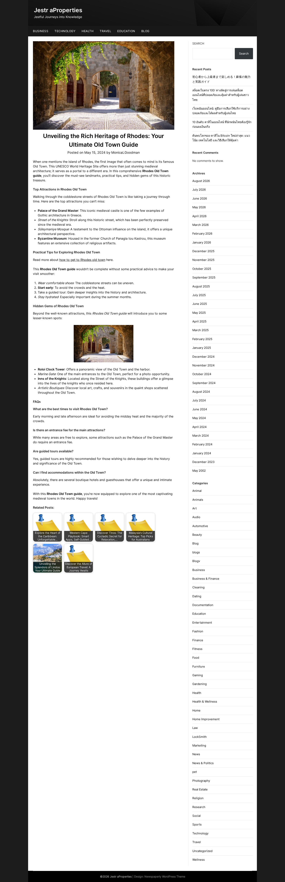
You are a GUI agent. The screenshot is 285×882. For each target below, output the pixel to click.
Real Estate (200, 789)
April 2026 (199, 216)
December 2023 (203, 462)
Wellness (198, 859)
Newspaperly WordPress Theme (164, 876)
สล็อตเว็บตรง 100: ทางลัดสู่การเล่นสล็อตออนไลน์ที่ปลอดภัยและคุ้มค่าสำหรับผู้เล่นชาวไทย (220, 95)
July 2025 (199, 295)
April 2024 (199, 427)
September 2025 (203, 277)
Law (195, 728)
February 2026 (202, 233)
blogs (196, 552)
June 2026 (199, 198)
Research (198, 807)
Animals (197, 499)
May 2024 (199, 418)
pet (194, 772)
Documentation (202, 605)
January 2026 (201, 242)
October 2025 (201, 269)
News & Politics (203, 763)
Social (196, 816)
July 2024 (199, 400)
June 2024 (199, 409)
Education (126, 31)
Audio (196, 517)
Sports (197, 824)
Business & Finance (205, 578)
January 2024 (201, 453)
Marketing (199, 745)
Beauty (197, 535)
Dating (196, 596)
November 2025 (203, 260)
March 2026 (200, 225)
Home (196, 710)
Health (87, 31)
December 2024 (203, 356)
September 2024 (204, 383)
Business (40, 31)
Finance (197, 640)
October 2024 (201, 374)
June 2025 (199, 304)
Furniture (198, 666)
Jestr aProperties (58, 10)
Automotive (200, 526)
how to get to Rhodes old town (82, 260)
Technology (64, 31)
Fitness (197, 649)
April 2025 (199, 321)
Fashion (197, 631)
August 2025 (201, 286)
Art (194, 508)
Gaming (197, 675)
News (196, 754)
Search (198, 43)
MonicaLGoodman (125, 152)
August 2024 (201, 391)
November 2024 (203, 365)
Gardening (199, 684)
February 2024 (202, 444)
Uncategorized (202, 851)
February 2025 (202, 339)
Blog (145, 31)
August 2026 (201, 181)
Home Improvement (205, 719)
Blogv (196, 561)
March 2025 (200, 330)
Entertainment (202, 622)
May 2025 (199, 313)
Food (195, 657)
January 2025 (201, 348)
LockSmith (199, 737)
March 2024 (200, 435)
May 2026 (199, 207)
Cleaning (198, 587)
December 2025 (203, 251)
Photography (201, 781)
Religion (198, 798)
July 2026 (199, 189)
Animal (197, 491)
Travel (105, 31)
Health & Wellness (204, 701)
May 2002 (199, 470)
